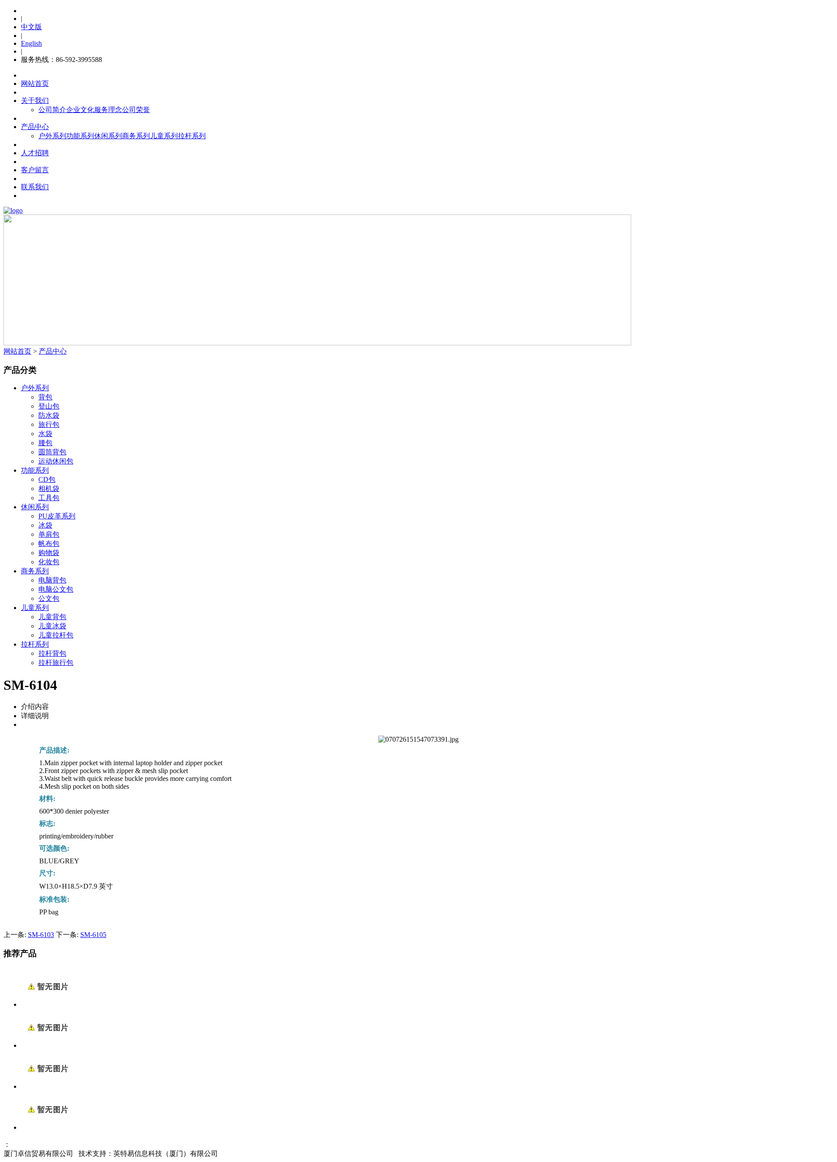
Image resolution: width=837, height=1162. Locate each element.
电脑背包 (52, 580)
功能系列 (80, 136)
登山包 (48, 406)
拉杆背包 (52, 653)
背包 (45, 397)
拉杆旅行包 (55, 662)
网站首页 (35, 83)
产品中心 (35, 126)
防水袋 (48, 415)
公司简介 (52, 109)
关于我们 (35, 100)
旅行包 (48, 424)
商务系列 (136, 136)
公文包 (48, 598)
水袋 (45, 433)
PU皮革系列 (56, 516)
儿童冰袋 (52, 626)
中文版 (31, 27)
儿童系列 (164, 136)
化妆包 (48, 562)
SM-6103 (41, 934)
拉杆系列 (192, 136)
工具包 (48, 497)
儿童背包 (52, 616)
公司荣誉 (136, 109)
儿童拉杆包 (55, 635)
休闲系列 (108, 136)
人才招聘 (35, 153)
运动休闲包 (55, 461)
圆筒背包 (52, 452)
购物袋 (48, 552)
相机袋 (48, 488)
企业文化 (80, 109)
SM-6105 (93, 934)
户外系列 (52, 136)
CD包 (46, 479)
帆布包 (48, 543)
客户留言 (35, 170)
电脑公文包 (55, 589)
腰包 (45, 442)
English (31, 43)
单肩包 (48, 534)
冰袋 (45, 525)
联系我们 (35, 187)
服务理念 (108, 109)
